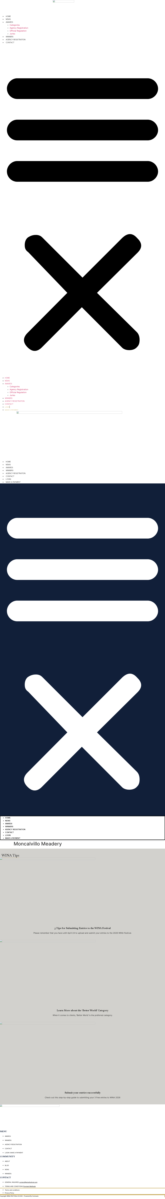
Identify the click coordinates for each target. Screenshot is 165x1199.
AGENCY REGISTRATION (15, 40)
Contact (10, 42)
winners (9, 37)
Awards (9, 22)
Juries (12, 33)
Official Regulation (18, 31)
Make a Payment (13, 482)
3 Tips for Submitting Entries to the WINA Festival (82, 928)
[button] (82, 210)
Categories (15, 25)
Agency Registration (19, 28)
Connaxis (35, 1196)
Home (8, 16)
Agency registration (15, 473)
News (8, 19)
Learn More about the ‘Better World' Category (82, 1010)
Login (8, 479)
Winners (9, 470)
